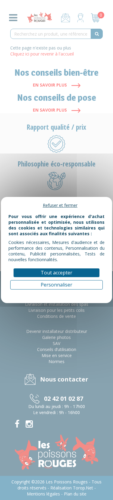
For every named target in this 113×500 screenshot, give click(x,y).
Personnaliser (56, 284)
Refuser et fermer (60, 205)
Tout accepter (56, 272)
